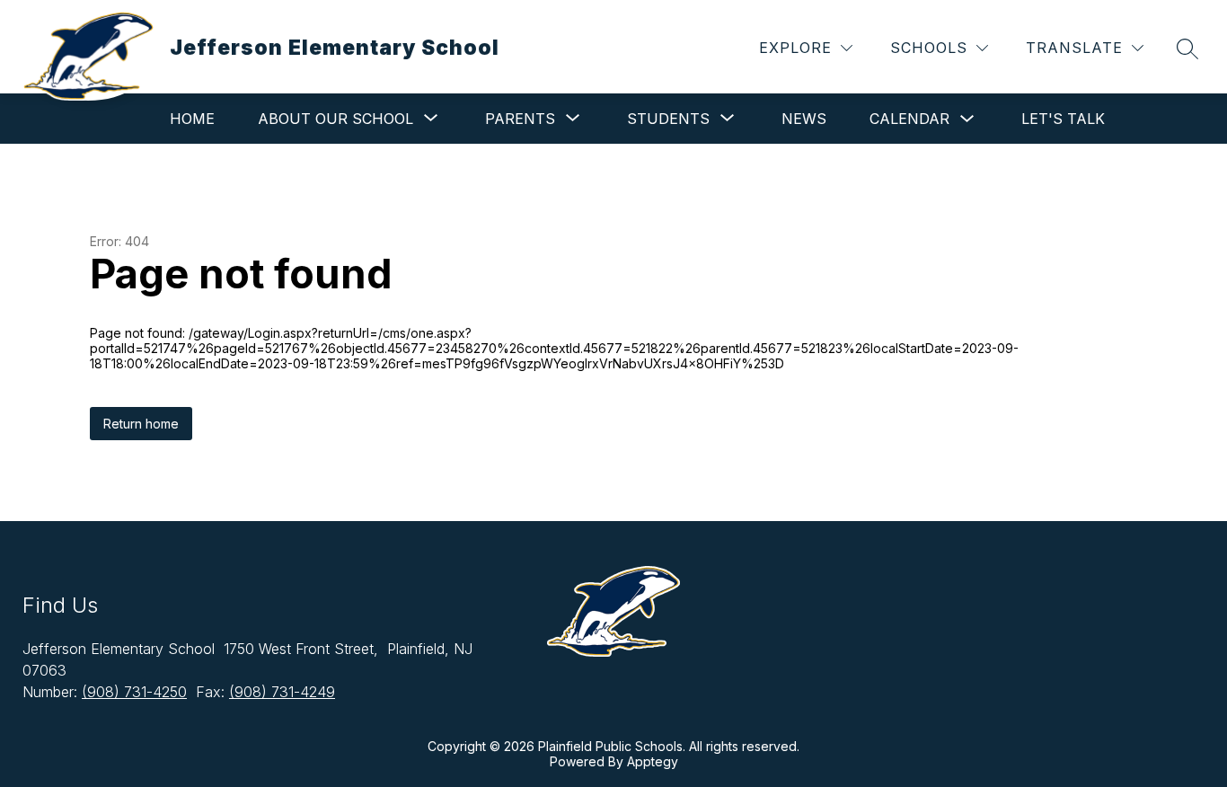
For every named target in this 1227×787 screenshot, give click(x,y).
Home (192, 119)
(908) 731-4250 (134, 692)
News (803, 119)
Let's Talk (1063, 119)
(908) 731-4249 (282, 692)
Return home (141, 423)
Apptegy (652, 761)
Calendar (909, 119)
